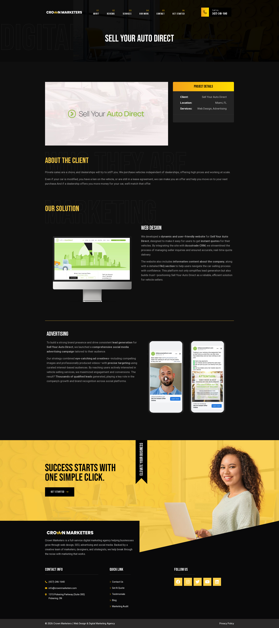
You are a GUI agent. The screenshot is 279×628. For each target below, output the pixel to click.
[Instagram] (188, 582)
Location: (186, 102)
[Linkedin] (217, 582)
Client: (184, 97)
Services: (186, 108)
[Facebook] (178, 582)
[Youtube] (207, 582)
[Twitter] (198, 582)
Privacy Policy (226, 623)
